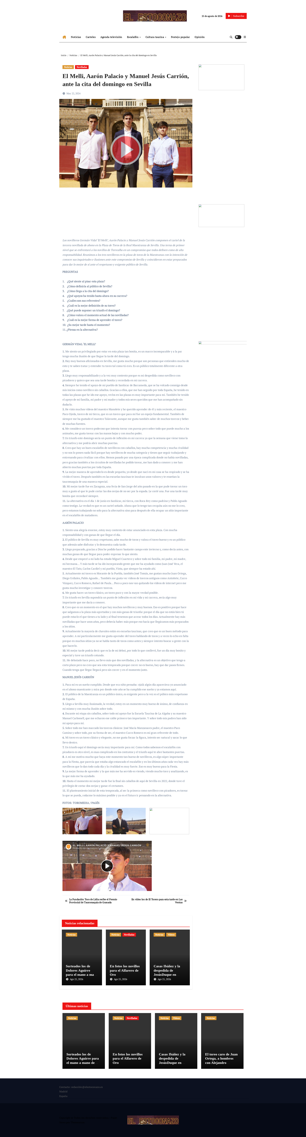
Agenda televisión (111, 37)
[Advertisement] (126, 213)
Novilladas (82, 67)
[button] (245, 37)
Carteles (91, 37)
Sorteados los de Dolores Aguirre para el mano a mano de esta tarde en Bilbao (82, 974)
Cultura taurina (155, 37)
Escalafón (133, 37)
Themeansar (77, 1122)
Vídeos (171, 934)
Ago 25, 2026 (76, 979)
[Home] (64, 37)
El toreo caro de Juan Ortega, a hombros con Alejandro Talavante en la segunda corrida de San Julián (221, 1064)
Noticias (76, 37)
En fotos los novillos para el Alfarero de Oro (125, 970)
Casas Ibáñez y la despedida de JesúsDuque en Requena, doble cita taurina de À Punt (168, 974)
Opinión (200, 37)
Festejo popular (180, 37)
